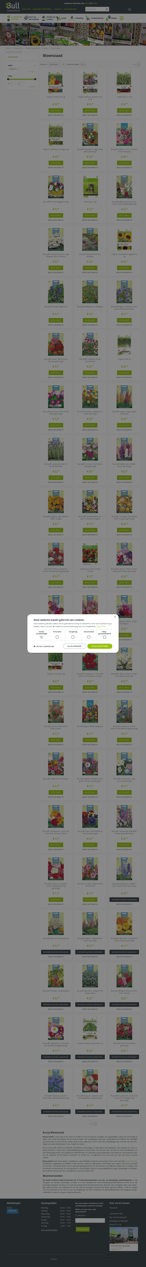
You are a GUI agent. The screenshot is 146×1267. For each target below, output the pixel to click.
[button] (44, 646)
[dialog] (73, 633)
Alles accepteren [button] (100, 646)
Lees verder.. (101, 626)
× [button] (115, 617)
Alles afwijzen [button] (74, 646)
